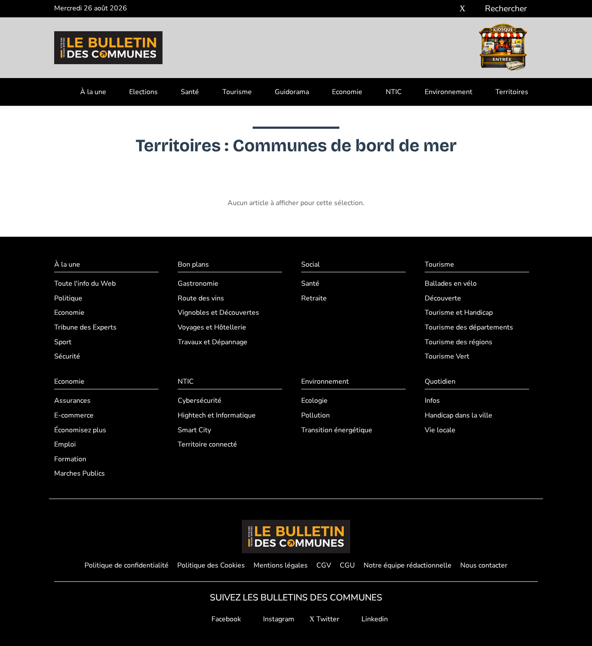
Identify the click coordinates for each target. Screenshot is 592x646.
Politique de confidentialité (127, 565)
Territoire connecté (207, 444)
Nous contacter (483, 565)
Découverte (443, 298)
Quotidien (440, 381)
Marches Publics (79, 473)
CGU (347, 565)
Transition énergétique (336, 430)
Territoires (511, 92)
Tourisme (237, 92)
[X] (462, 9)
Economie (347, 92)
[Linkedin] (475, 9)
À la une (93, 92)
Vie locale (440, 430)
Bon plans (193, 264)
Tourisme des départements (469, 327)
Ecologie (314, 400)
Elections (143, 92)
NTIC (394, 92)
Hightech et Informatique (217, 415)
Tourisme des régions (458, 342)
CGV (323, 565)
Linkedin (374, 619)
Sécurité (67, 356)
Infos (432, 400)
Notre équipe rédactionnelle (408, 565)
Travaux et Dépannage (212, 342)
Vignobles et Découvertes (218, 312)
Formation (70, 459)
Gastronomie (198, 283)
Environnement (448, 92)
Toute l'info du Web (85, 283)
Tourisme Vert (447, 356)
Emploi (65, 444)
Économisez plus (80, 430)
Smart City (194, 430)
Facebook (225, 619)
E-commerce (74, 415)
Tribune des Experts (85, 327)
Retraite (314, 298)
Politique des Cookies (211, 565)
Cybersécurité (199, 400)
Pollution (315, 415)
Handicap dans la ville (458, 415)
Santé (190, 92)
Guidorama (292, 92)
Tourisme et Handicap (459, 312)
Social (310, 264)
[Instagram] (449, 9)
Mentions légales (281, 565)
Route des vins (201, 298)
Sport (63, 342)
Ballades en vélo (451, 283)
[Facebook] (436, 9)
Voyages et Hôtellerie (212, 327)
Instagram (277, 619)
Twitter (327, 619)
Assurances (72, 400)
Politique (68, 298)
